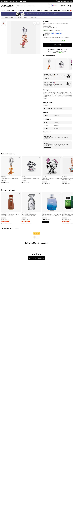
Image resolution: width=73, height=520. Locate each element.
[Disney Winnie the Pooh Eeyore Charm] (40, 158)
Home (2, 17)
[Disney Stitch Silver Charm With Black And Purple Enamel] (60, 158)
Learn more (46, 78)
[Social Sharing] (34, 23)
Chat (55, 145)
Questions (14, 229)
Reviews (5, 229)
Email (51, 145)
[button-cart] (71, 6)
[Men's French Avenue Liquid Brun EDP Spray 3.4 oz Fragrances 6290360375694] (19, 194)
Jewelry (6, 17)
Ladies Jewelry (12, 17)
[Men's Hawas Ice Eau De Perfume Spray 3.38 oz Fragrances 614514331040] (60, 194)
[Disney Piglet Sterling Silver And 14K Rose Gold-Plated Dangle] (38, 23)
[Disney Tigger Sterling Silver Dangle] (19, 158)
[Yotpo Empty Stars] (46, 27)
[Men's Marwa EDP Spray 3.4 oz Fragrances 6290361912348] (40, 194)
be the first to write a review (36, 258)
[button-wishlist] (68, 6)
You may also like (49, 56)
